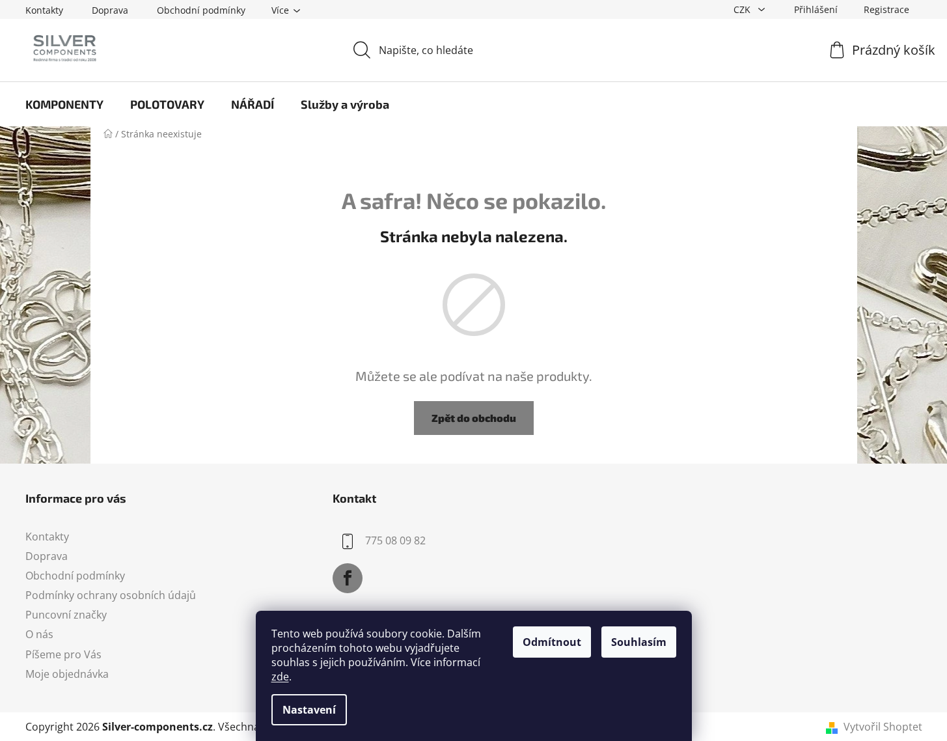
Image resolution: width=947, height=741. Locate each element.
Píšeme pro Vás (63, 654)
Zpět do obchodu (474, 418)
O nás (39, 634)
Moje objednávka (67, 674)
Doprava (110, 10)
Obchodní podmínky (201, 10)
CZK (743, 9)
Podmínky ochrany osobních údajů (110, 595)
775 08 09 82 (395, 540)
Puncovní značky (66, 615)
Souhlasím (638, 642)
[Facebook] (348, 578)
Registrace (886, 9)
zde (280, 676)
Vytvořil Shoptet (883, 727)
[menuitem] (64, 104)
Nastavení (309, 710)
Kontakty (44, 10)
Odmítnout (552, 642)
